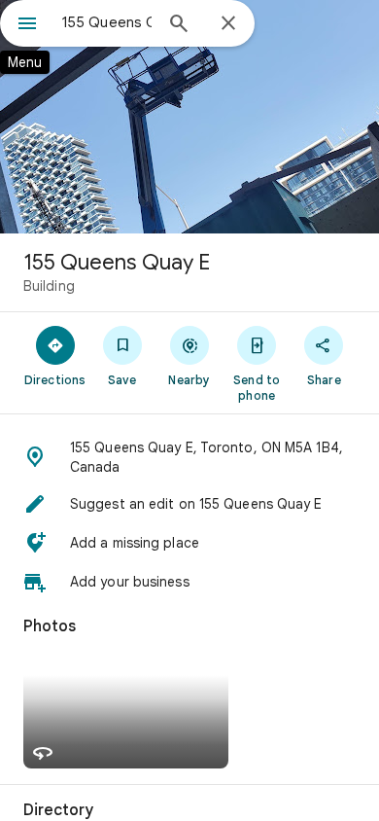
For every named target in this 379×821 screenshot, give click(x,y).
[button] (189, 457)
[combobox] (107, 22)
